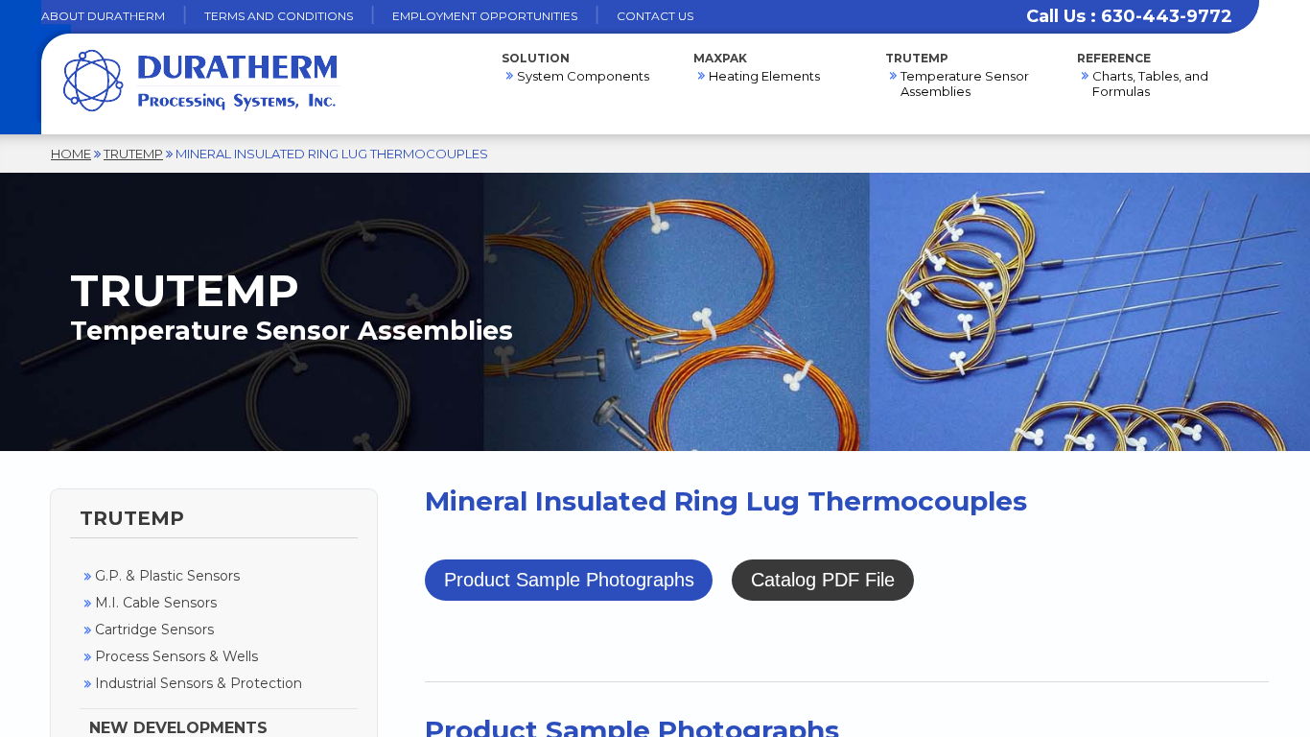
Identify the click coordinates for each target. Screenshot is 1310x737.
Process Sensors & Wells (176, 656)
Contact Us (655, 16)
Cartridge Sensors (154, 629)
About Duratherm (103, 16)
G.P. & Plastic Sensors (167, 575)
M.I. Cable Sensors (156, 602)
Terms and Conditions (278, 16)
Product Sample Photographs (569, 579)
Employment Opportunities (484, 16)
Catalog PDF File (823, 579)
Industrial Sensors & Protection (198, 683)
